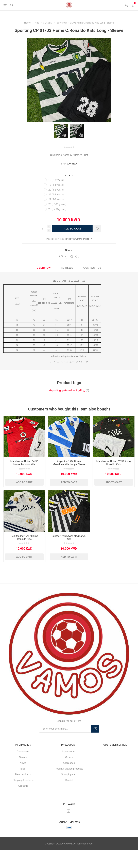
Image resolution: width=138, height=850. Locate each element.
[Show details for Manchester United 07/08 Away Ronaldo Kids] (113, 437)
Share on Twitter (61, 257)
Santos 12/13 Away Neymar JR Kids (69, 537)
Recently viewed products (69, 768)
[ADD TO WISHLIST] (97, 228)
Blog (23, 768)
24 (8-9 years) (56, 199)
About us (23, 785)
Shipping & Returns (23, 780)
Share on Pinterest (72, 257)
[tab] (43, 268)
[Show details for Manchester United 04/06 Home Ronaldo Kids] (24, 437)
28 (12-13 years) (57, 209)
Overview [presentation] (44, 267)
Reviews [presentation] (67, 267)
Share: (69, 250)
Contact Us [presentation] (92, 267)
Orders (69, 757)
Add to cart (72, 228)
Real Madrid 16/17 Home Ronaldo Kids (24, 537)
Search (23, 757)
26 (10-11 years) (57, 204)
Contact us (23, 751)
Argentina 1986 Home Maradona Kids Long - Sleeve (69, 463)
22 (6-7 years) (56, 194)
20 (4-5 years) (56, 189)
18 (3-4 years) (56, 184)
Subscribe (95, 729)
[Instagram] (68, 811)
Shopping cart (69, 774)
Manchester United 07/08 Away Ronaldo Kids (113, 463)
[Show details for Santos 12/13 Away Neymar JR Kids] (69, 511)
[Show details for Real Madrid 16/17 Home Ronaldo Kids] (24, 511)
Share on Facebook (66, 257)
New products (23, 774)
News (23, 762)
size (68, 175)
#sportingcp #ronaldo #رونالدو (67, 390)
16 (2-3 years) (56, 179)
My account (68, 751)
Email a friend (77, 257)
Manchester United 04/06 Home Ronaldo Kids (24, 463)
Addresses (69, 762)
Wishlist (69, 780)
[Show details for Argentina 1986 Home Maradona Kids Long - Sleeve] (69, 437)
